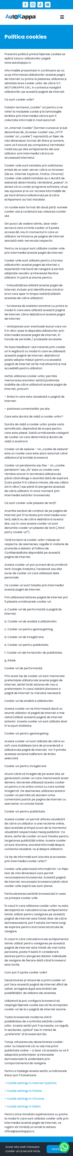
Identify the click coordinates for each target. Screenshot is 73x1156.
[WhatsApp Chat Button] (64, 1147)
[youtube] (47, 4)
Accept (57, 1149)
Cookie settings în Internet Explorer (31, 1083)
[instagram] (33, 4)
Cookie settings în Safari (23, 1106)
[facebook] (25, 4)
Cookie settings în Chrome (25, 1099)
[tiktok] (40, 4)
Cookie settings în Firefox (24, 1091)
